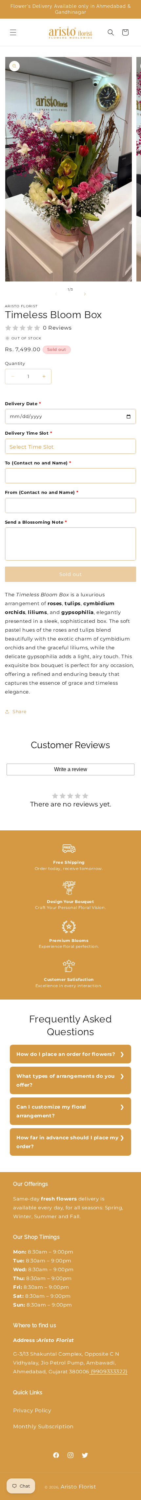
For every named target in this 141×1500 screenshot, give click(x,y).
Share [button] (19, 711)
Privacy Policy (32, 1410)
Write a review (70, 769)
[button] (13, 32)
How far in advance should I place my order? (67, 1141)
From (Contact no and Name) (41, 492)
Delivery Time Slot (28, 433)
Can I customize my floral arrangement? (51, 1111)
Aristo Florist (78, 1487)
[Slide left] (56, 294)
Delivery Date (23, 403)
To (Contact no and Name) (38, 462)
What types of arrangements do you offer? (65, 1080)
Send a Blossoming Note (36, 522)
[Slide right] (85, 294)
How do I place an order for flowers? (65, 1054)
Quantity (15, 363)
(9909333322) (108, 1371)
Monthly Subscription (43, 1426)
